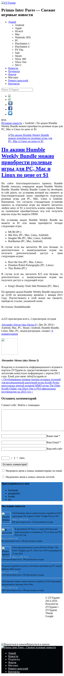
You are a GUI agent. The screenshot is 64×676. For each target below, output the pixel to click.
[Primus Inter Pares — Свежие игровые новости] (28, 647)
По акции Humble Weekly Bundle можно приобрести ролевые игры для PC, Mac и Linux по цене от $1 (27, 162)
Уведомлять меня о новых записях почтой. (30, 476)
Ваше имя (52, 436)
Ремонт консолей (18, 80)
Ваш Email (53, 442)
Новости (13, 68)
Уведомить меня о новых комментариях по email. (33, 470)
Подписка (14, 71)
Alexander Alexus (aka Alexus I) (19, 324)
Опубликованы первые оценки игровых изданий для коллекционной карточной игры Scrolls (31, 381)
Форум (12, 74)
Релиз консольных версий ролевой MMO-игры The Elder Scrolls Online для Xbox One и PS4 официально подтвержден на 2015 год (30, 387)
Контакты (14, 83)
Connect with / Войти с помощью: (20, 405)
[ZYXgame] (8, 2)
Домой (12, 22)
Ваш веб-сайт (54, 448)
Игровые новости (11, 123)
